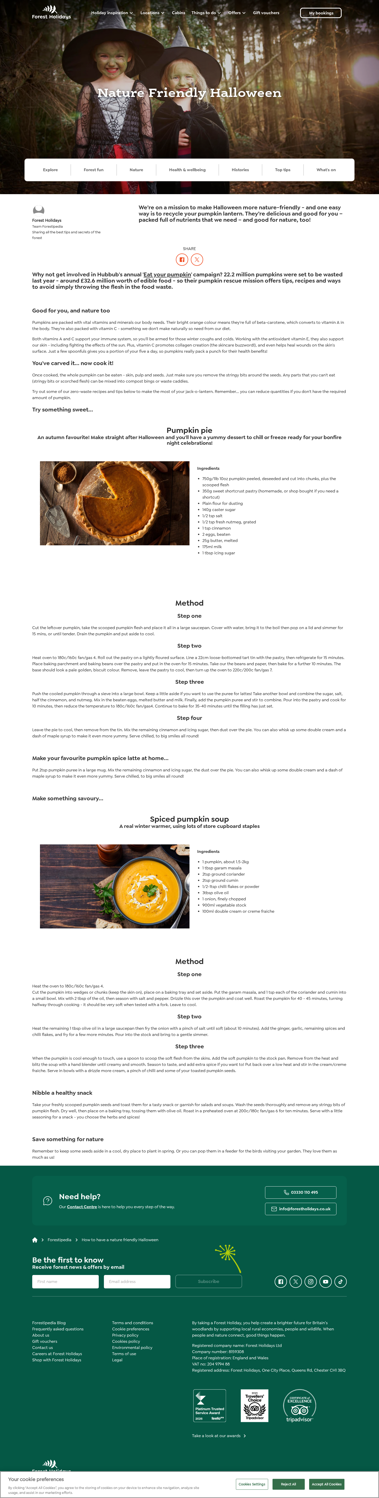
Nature (136, 169)
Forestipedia (59, 1239)
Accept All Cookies (327, 1484)
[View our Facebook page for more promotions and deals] (182, 259)
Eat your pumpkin (167, 274)
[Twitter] (197, 259)
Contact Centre (82, 1206)
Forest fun (94, 169)
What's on (326, 169)
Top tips (283, 169)
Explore (50, 169)
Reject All (288, 1484)
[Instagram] (310, 1281)
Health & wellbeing (187, 169)
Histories (240, 169)
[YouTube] (325, 1281)
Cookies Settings (252, 1484)
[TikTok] (340, 1281)
